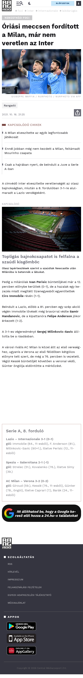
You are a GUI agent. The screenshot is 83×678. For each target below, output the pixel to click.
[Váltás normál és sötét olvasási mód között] (29, 3)
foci (20, 10)
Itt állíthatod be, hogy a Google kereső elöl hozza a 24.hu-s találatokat (46, 513)
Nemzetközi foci (17, 17)
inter (30, 10)
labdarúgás (69, 10)
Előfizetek (62, 3)
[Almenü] (19, 3)
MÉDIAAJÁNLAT (16, 602)
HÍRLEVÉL (13, 571)
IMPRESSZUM (15, 579)
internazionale (48, 10)
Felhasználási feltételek (25, 587)
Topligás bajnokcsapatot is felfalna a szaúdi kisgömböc (40, 259)
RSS (10, 564)
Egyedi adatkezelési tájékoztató (29, 595)
